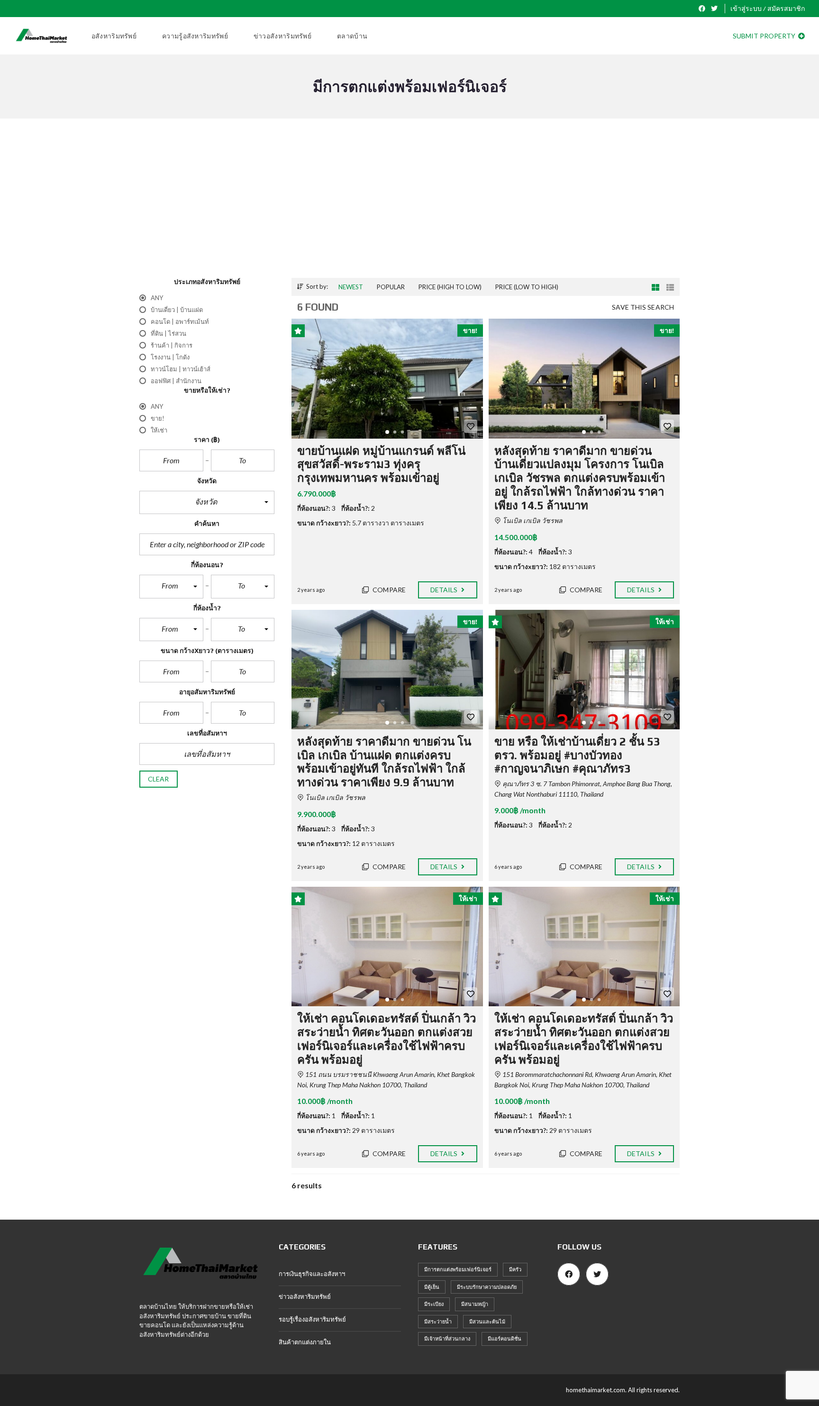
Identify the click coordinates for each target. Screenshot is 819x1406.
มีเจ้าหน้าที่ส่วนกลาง (447, 1338)
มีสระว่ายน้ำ (438, 1321)
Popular (391, 287)
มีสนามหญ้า (474, 1304)
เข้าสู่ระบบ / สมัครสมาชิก (767, 8)
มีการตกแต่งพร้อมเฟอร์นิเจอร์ (457, 1269)
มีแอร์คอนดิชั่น (504, 1338)
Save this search (643, 307)
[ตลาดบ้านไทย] (41, 36)
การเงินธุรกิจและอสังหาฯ (312, 1273)
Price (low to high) (526, 287)
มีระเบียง (434, 1304)
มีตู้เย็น (431, 1287)
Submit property (765, 36)
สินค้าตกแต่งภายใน (305, 1342)
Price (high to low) (450, 287)
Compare (388, 590)
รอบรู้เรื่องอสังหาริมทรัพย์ (312, 1319)
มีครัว (515, 1269)
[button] (206, 503)
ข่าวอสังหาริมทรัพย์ (305, 1296)
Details (444, 590)
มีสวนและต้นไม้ (487, 1321)
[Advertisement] (409, 206)
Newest (350, 287)
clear (158, 779)
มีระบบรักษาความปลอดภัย (487, 1287)
